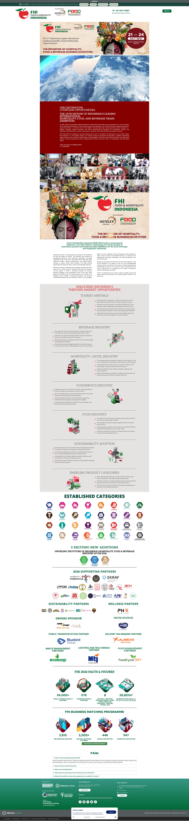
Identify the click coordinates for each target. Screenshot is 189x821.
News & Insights (84, 4)
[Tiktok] (95, 801)
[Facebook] (83, 801)
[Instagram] (80, 801)
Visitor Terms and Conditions (38, 819)
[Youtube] (91, 801)
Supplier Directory (103, 4)
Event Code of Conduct (53, 819)
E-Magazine (93, 4)
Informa (94, 1)
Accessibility (7, 819)
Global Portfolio (113, 4)
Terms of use (25, 819)
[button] (121, 10)
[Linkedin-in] (87, 801)
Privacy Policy (16, 819)
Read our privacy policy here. (84, 786)
